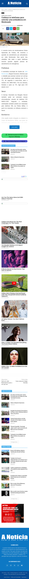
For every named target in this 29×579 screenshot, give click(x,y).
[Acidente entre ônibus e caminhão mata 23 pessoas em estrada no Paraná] (5, 478)
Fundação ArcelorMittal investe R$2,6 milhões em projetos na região (18, 166)
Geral (6, 9)
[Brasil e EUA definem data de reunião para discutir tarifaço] (5, 452)
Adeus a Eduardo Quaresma (17, 157)
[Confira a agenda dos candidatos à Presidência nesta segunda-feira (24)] (5, 470)
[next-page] (5, 172)
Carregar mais (14, 442)
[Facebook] (7, 28)
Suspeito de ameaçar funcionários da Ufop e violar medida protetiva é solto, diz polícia (19, 412)
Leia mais (14, 127)
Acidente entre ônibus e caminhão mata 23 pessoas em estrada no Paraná (18, 477)
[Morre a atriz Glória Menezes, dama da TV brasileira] (5, 485)
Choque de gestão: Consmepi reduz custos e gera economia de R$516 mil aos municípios (18, 428)
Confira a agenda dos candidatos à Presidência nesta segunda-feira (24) (18, 469)
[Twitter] (11, 28)
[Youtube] (21, 565)
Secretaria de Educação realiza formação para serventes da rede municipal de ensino (18, 151)
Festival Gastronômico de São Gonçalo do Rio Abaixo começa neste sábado (18, 420)
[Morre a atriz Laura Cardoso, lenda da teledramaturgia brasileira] (5, 493)
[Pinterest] (14, 28)
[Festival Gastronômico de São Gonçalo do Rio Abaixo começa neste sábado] (5, 420)
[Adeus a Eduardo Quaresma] (5, 159)
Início (2, 9)
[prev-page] (2, 172)
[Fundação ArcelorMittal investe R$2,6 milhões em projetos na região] (5, 166)
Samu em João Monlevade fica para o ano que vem (6, 383)
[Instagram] (10, 565)
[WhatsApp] (17, 28)
